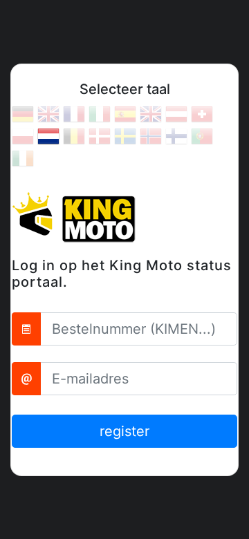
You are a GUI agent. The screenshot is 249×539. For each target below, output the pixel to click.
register (124, 431)
